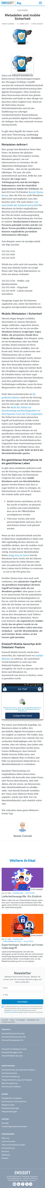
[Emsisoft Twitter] (27, 1184)
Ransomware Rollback (11, 1086)
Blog (12, 1020)
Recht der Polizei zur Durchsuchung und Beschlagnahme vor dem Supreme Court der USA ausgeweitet (22, 410)
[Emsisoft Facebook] (22, 1184)
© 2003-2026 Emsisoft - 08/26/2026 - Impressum (22, 1176)
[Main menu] (40, 3)
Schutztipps (22, 10)
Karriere (5, 1151)
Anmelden (22, 1001)
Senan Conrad (8, 24)
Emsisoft (8, 3)
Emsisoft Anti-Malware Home (14, 1049)
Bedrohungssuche (10, 1083)
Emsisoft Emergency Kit (12, 1052)
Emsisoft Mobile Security (12, 1055)
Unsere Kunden (8, 1141)
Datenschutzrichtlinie (11, 1012)
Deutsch (32, 1180)
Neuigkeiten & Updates (12, 1098)
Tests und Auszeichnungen (13, 1144)
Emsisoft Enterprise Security (14, 1037)
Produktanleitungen (10, 1108)
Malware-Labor (8, 1105)
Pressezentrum (8, 1148)
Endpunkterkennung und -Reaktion (17, 1080)
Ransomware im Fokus (12, 941)
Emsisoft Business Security (13, 1033)
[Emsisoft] (22, 1172)
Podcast (5, 1158)
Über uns (6, 1138)
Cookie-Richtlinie (13, 1180)
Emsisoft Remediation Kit (12, 1040)
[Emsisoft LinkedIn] (18, 1184)
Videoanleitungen (9, 1111)
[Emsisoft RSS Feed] (30, 1184)
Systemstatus (24, 1180)
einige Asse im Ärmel (18, 555)
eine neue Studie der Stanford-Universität (20, 204)
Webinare (6, 1155)
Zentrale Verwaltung (11, 1076)
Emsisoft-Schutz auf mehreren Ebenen (18, 1069)
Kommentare (18, 893)
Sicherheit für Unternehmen (14, 1101)
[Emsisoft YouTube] (14, 1184)
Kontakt (5, 1123)
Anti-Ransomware (9, 1073)
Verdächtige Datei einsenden (14, 1126)
